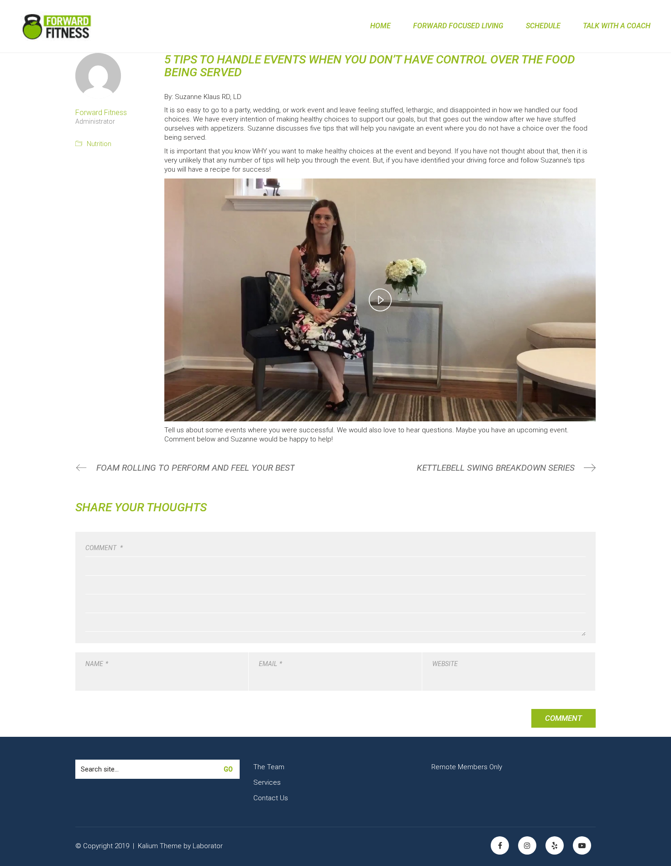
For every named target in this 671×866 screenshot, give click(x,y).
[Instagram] (527, 845)
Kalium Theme (160, 846)
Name (96, 663)
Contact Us (270, 798)
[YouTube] (582, 845)
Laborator (208, 846)
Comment (104, 547)
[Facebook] (500, 845)
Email (270, 663)
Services (267, 782)
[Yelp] (554, 845)
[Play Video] (380, 300)
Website (445, 663)
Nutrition (99, 143)
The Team (268, 767)
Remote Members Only (466, 767)
